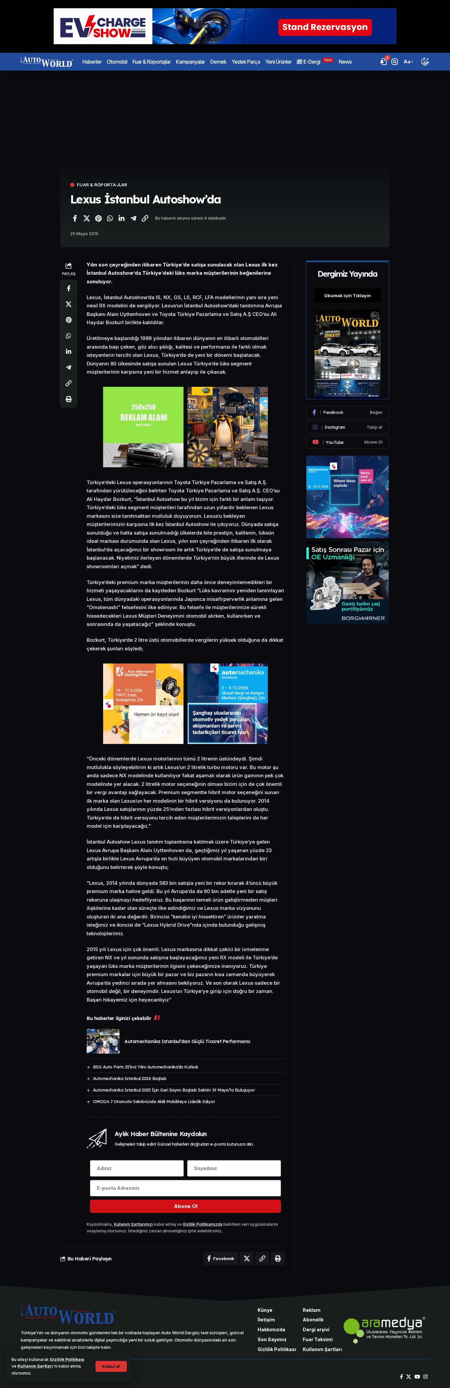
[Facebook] (347, 412)
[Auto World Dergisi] (47, 61)
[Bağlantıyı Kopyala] (145, 218)
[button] (111, 1366)
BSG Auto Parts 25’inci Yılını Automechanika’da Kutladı (145, 1066)
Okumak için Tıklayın (347, 295)
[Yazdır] (68, 399)
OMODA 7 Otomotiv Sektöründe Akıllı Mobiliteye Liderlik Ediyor (154, 1101)
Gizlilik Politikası (67, 1359)
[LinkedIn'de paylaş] (121, 218)
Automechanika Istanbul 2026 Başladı (129, 1078)
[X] (409, 1377)
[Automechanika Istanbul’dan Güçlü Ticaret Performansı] (103, 1041)
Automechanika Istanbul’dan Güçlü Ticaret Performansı (187, 1041)
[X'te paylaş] (86, 218)
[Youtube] (347, 442)
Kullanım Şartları (35, 1366)
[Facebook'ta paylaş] (74, 218)
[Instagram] (347, 427)
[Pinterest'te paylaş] (98, 218)
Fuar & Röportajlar (102, 185)
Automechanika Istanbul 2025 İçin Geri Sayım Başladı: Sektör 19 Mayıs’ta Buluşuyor (174, 1090)
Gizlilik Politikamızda (202, 1224)
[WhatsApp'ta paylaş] (110, 218)
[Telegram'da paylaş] (133, 218)
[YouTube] (417, 1377)
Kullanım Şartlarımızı (133, 1224)
